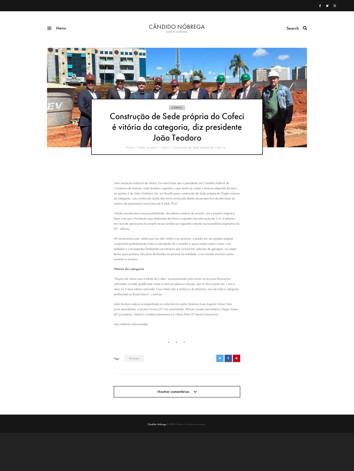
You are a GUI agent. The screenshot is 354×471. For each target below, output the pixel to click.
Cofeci (177, 107)
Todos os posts (147, 147)
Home (130, 147)
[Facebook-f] (320, 5)
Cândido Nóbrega (157, 424)
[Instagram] (335, 5)
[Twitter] (327, 5)
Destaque (134, 358)
